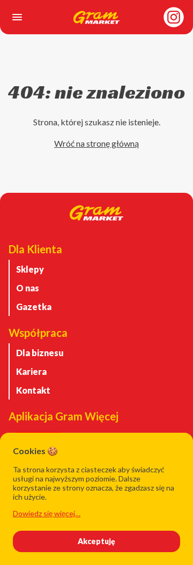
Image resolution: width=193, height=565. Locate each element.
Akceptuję (96, 541)
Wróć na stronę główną (96, 143)
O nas (27, 288)
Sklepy (30, 269)
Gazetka (33, 307)
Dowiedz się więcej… (46, 513)
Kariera (31, 371)
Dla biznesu (40, 353)
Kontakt (33, 390)
